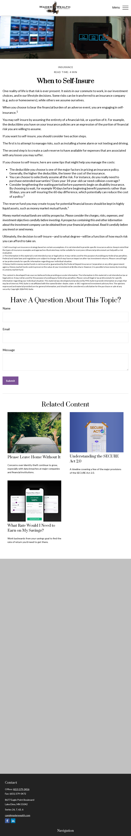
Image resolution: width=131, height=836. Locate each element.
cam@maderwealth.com (17, 815)
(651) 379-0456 (21, 789)
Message (9, 350)
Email (6, 329)
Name (7, 308)
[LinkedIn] (13, 820)
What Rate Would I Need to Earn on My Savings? (31, 528)
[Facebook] (7, 820)
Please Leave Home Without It (34, 457)
